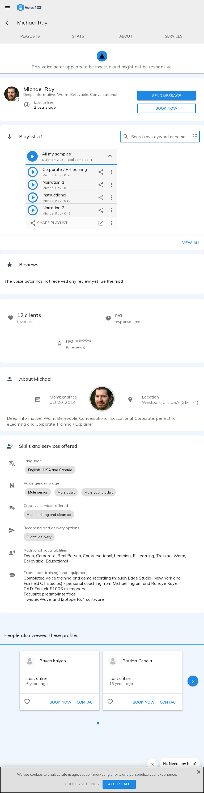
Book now (60, 702)
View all (191, 242)
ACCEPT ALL (119, 784)
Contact (86, 702)
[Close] (198, 772)
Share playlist (52, 222)
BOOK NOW (166, 108)
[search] (126, 136)
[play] (33, 172)
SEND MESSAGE (166, 95)
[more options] (111, 171)
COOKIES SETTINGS (82, 784)
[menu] (7, 7)
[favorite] (27, 701)
